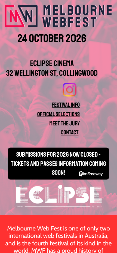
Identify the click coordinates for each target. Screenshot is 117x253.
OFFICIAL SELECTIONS (58, 114)
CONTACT (69, 132)
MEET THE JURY (64, 123)
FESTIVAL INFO (66, 105)
